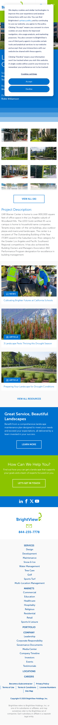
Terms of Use (8, 687)
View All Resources (29, 399)
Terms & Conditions (27, 687)
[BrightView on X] (32, 501)
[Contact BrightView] (29, 526)
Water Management (29, 566)
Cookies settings (29, 74)
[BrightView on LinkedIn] (21, 501)
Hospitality (29, 605)
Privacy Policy (42, 684)
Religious (29, 609)
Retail (30, 617)
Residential (29, 613)
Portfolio (29, 627)
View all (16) (29, 199)
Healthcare (29, 600)
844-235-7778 (29, 532)
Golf (29, 574)
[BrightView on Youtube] (37, 501)
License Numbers (48, 687)
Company (29, 632)
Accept (29, 81)
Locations (29, 671)
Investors (29, 657)
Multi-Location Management (30, 583)
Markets (29, 588)
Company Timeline (30, 653)
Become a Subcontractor (21, 684)
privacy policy (25, 20)
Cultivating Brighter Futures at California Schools (28, 300)
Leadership (29, 636)
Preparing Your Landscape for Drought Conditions (29, 386)
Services (29, 545)
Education (29, 596)
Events (29, 661)
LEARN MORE (29, 444)
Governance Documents (30, 645)
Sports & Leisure (29, 622)
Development (29, 553)
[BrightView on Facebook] (27, 501)
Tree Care (29, 570)
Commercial (29, 592)
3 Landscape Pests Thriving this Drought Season (28, 343)
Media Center (30, 649)
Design (29, 549)
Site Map (29, 691)
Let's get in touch (29, 483)
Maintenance (29, 558)
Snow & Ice (29, 562)
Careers (29, 676)
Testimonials (29, 666)
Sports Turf (29, 579)
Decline (29, 89)
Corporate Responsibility (30, 640)
